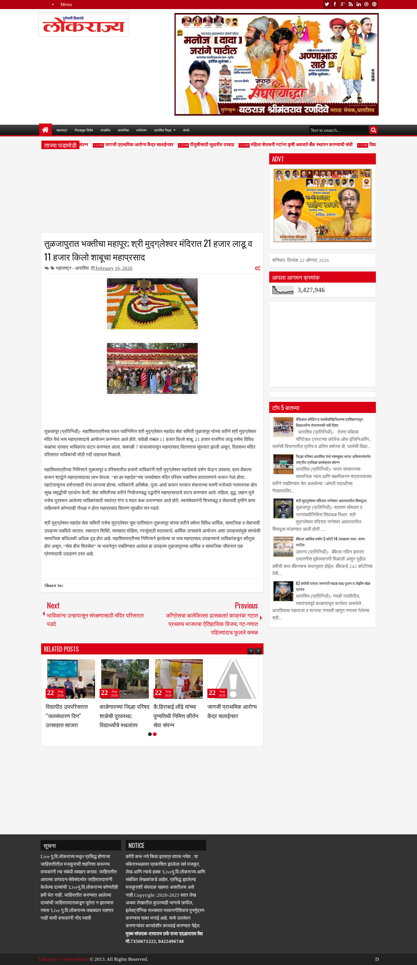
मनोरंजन (141, 130)
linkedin (358, 4)
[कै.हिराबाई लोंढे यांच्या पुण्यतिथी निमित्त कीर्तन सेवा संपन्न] (179, 679)
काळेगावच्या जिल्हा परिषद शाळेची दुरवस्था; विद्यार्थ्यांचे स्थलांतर (124, 715)
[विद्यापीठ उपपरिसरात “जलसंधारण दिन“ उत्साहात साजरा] (71, 679)
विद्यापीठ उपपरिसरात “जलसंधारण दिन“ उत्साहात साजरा (67, 715)
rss (350, 4)
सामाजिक (123, 130)
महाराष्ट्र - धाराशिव (72, 268)
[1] (150, 734)
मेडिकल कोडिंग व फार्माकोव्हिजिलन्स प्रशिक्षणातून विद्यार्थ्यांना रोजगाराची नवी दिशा (329, 422)
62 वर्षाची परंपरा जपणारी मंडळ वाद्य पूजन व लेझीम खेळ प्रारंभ (333, 586)
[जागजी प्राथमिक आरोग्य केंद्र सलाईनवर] (233, 679)
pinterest (374, 4)
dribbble (366, 4)
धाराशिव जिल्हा (163, 130)
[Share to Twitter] (84, 664)
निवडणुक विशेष (84, 130)
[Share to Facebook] (78, 664)
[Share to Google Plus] (90, 664)
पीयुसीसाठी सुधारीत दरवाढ (203, 144)
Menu (66, 4)
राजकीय (105, 130)
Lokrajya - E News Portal (63, 959)
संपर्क (186, 130)
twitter (326, 4)
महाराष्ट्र (61, 130)
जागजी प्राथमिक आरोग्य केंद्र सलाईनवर (130, 144)
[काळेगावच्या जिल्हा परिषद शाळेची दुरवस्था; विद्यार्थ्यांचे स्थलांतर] (125, 679)
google (342, 4)
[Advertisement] (152, 193)
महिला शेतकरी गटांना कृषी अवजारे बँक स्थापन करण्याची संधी (293, 144)
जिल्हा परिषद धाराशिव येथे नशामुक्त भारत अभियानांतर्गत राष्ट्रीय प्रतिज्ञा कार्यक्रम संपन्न (333, 459)
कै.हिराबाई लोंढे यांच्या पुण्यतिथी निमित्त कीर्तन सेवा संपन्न (175, 715)
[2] (155, 734)
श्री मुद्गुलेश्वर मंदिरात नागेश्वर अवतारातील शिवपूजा (331, 500)
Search (373, 130)
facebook (334, 4)
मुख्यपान (45, 130)
